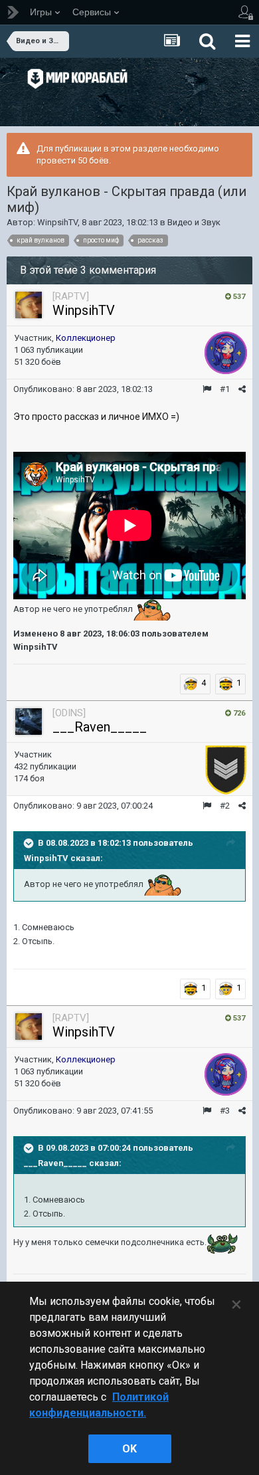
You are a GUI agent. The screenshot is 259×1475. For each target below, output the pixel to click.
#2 (225, 806)
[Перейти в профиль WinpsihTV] (28, 305)
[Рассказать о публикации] (242, 389)
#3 (225, 1111)
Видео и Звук (193, 222)
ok (129, 1448)
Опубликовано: (83, 389)
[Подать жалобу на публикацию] (207, 389)
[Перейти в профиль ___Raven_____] (28, 721)
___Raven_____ (99, 727)
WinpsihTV (57, 222)
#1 (225, 389)
